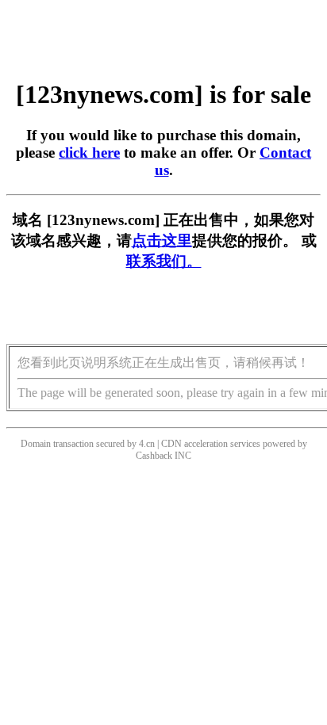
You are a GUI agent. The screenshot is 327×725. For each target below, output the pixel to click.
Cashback (154, 455)
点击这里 (162, 240)
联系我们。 (164, 261)
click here (89, 152)
